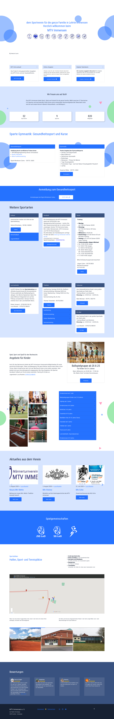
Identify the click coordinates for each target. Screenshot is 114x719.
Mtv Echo (79, 490)
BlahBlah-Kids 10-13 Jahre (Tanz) (70, 417)
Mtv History (47, 490)
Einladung (85, 380)
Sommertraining (49, 322)
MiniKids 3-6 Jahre (66, 409)
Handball (47, 215)
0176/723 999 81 (30, 374)
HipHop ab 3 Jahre (66, 401)
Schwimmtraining (49, 314)
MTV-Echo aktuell (16, 67)
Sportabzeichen (18, 310)
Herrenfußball (15, 234)
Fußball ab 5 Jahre (66, 426)
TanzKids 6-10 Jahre (66, 413)
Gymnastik (63, 146)
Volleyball (80, 285)
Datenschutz (51, 709)
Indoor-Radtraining (49, 318)
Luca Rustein (24, 486)
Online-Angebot (49, 67)
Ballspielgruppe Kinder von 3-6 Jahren (72, 397)
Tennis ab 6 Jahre (65, 430)
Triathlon (46, 285)
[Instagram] (62, 709)
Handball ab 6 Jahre (66, 422)
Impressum (40, 709)
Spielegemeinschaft (52, 244)
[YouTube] (65, 709)
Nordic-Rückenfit (17, 154)
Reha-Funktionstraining (19, 156)
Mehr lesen (15, 499)
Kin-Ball (79, 312)
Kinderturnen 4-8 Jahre (67, 405)
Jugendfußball (15, 239)
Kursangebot (66, 174)
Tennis (79, 215)
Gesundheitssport (16, 146)
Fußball (13, 215)
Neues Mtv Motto (17, 490)
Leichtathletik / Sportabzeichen (69, 434)
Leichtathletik (15, 285)
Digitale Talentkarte (83, 67)
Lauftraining (47, 310)
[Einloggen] (94, 708)
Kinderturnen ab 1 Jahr (67, 393)
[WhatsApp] (59, 709)
